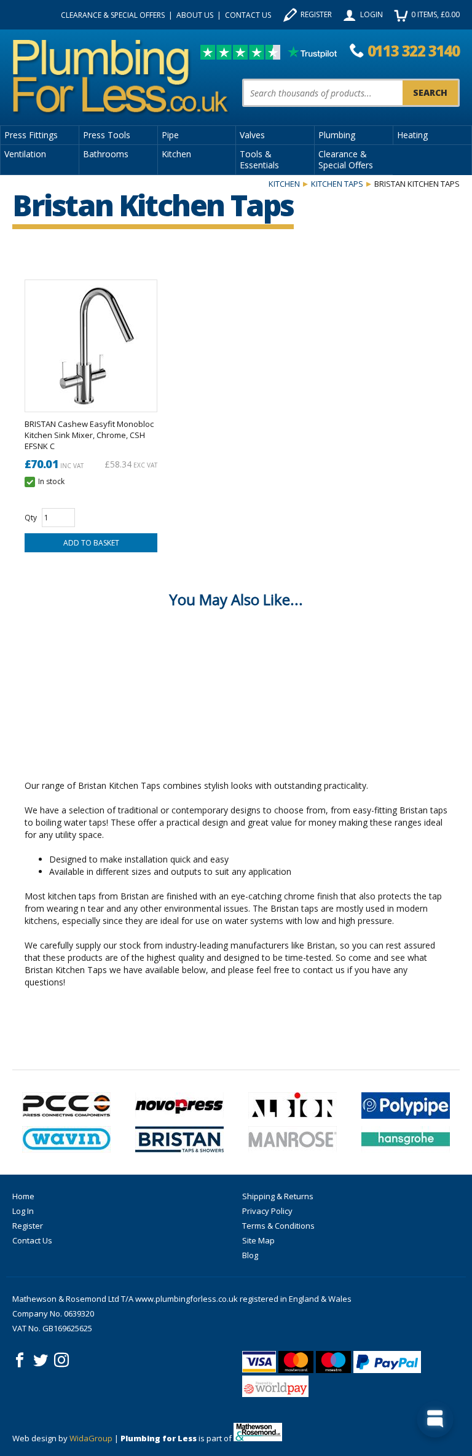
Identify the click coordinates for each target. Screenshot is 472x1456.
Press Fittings (31, 135)
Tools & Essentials (259, 159)
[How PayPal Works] (387, 1362)
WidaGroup (90, 1438)
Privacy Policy (267, 1210)
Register (316, 14)
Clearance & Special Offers (113, 15)
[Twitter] (40, 1360)
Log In (23, 1210)
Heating (412, 135)
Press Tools (106, 135)
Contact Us (248, 15)
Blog (250, 1255)
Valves (252, 135)
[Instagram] (61, 1360)
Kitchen (176, 154)
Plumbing (336, 135)
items (435, 14)
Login (371, 14)
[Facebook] (19, 1360)
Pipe (170, 135)
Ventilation (25, 154)
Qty (31, 517)
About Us (194, 15)
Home (23, 1196)
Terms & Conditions (278, 1225)
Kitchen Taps (337, 183)
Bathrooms (105, 154)
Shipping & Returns (277, 1196)
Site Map (258, 1240)
